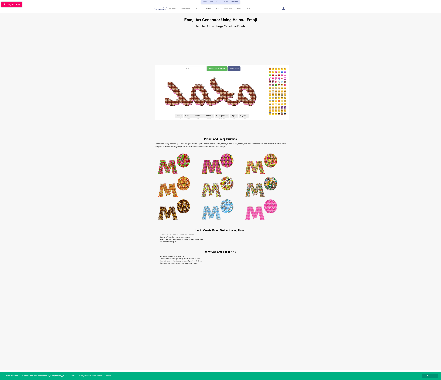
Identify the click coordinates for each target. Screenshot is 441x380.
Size (187, 116)
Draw (217, 9)
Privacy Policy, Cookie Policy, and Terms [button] (94, 376)
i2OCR (218, 2)
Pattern (197, 116)
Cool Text (228, 9)
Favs (248, 9)
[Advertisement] (220, 47)
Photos (208, 9)
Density (208, 116)
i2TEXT (226, 2)
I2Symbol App (13, 4)
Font (179, 116)
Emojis (198, 9)
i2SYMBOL (234, 2)
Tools (239, 9)
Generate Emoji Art (217, 68)
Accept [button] (429, 376)
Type (233, 116)
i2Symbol (159, 9)
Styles (243, 116)
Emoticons (186, 9)
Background (221, 116)
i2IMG (211, 2)
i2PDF (205, 2)
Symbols (173, 9)
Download (234, 68)
